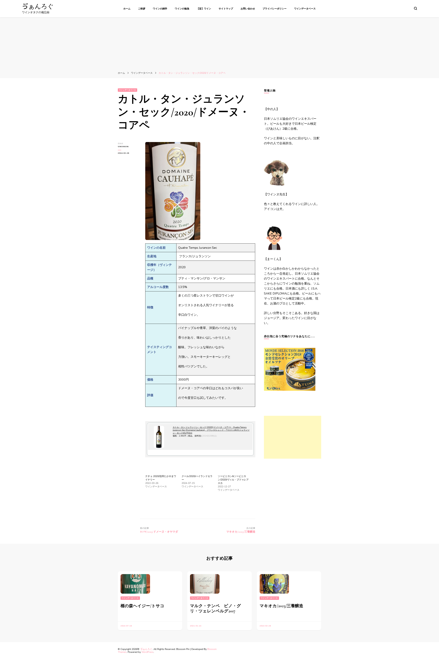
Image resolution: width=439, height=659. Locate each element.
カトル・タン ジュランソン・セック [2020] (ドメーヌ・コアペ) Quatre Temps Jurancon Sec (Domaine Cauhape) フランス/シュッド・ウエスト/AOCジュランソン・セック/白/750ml (211, 430)
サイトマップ (226, 8)
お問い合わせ (248, 8)
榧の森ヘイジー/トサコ (142, 605)
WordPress (147, 652)
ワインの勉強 (182, 8)
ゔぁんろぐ (38, 6)
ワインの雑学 (160, 8)
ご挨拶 (141, 8)
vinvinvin (123, 146)
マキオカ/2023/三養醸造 (281, 605)
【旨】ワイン (204, 8)
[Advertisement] (219, 43)
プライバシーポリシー (275, 8)
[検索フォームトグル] (415, 8)
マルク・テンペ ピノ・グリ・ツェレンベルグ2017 (215, 608)
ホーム (126, 8)
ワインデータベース (305, 8)
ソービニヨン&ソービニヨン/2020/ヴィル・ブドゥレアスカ (233, 480)
